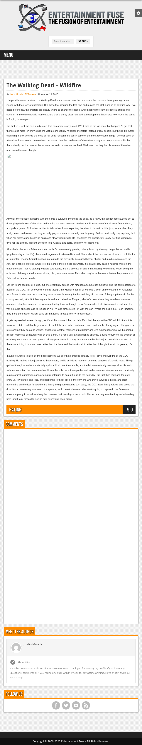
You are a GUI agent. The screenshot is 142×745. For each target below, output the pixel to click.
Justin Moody (16, 94)
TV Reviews (30, 94)
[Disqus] (71, 478)
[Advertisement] (71, 68)
